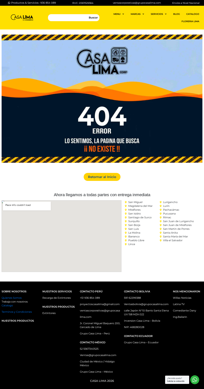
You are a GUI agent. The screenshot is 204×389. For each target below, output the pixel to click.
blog (176, 14)
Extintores (49, 313)
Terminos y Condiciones (17, 311)
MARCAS (136, 14)
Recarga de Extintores (56, 297)
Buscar (93, 17)
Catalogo (7, 305)
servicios (157, 14)
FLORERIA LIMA (190, 21)
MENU (116, 14)
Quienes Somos (12, 297)
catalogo (192, 14)
